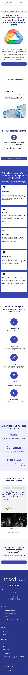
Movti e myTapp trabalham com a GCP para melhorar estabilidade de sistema (13, 494)
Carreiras (5, 631)
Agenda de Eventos (7, 649)
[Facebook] (18, 585)
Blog (4, 646)
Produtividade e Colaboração (9, 610)
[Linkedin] (10, 585)
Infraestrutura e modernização (9, 613)
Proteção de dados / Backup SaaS (10, 619)
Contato (4, 634)
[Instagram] (13, 585)
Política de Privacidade (14, 671)
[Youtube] (15, 585)
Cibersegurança (6, 616)
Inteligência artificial (7, 623)
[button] (21, 2)
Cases (4, 643)
